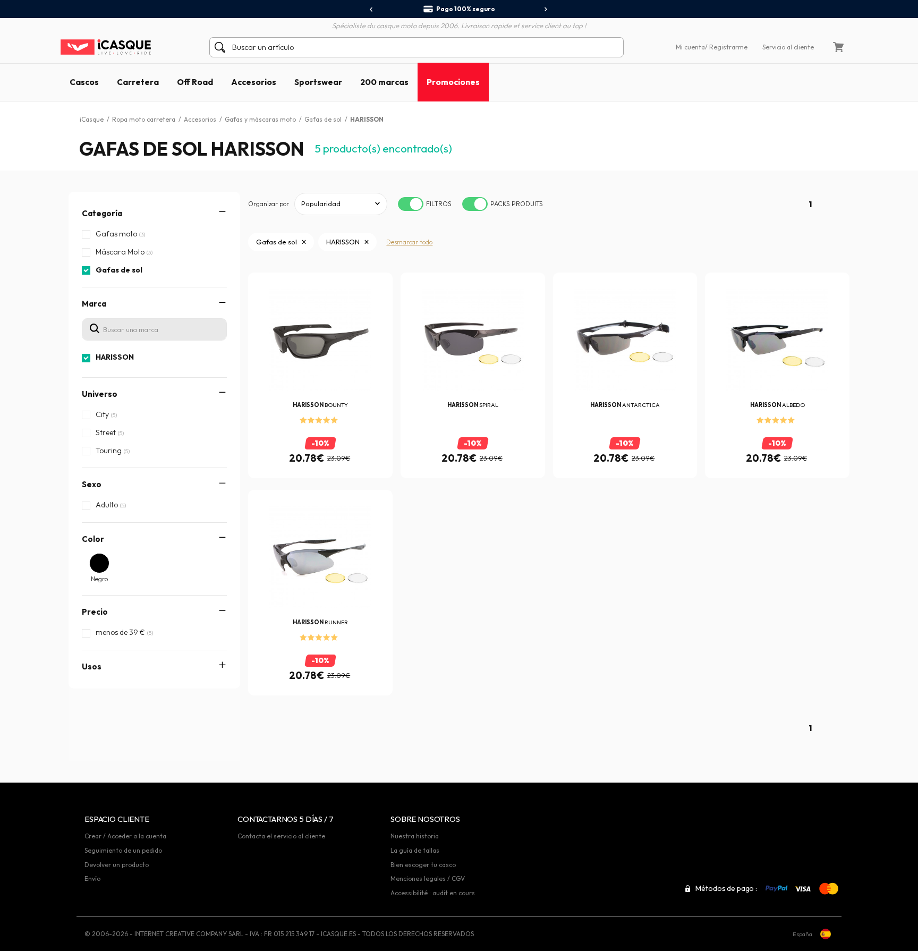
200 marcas (384, 82)
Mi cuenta (690, 47)
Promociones (453, 82)
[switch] (410, 204)
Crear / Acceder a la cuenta (125, 836)
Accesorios (253, 82)
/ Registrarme (726, 47)
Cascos (84, 82)
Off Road (195, 82)
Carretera (138, 82)
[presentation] (372, 9)
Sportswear (318, 82)
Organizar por (268, 204)
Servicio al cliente (788, 47)
